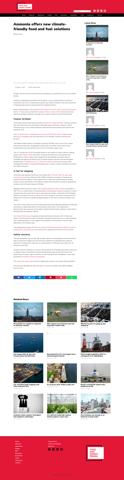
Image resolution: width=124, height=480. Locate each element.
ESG (56, 15)
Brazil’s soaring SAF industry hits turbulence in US (93, 385)
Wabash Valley (27, 155)
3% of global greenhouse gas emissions (51, 189)
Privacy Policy (52, 441)
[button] (18, 277)
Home (23, 15)
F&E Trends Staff (91, 57)
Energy (50, 15)
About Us (31, 15)
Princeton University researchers (33, 257)
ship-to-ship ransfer (53, 112)
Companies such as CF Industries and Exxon (39, 162)
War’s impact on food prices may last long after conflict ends (96, 78)
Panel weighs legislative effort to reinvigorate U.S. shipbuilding (93, 355)
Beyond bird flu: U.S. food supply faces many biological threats (61, 355)
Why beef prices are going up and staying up (97, 112)
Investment (73, 15)
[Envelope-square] (104, 10)
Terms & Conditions (54, 444)
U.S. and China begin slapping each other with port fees (26, 385)
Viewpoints (90, 15)
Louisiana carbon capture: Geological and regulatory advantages (27, 416)
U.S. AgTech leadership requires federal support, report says (59, 416)
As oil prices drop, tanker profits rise (60, 385)
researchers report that (25, 261)
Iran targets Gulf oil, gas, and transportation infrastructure (97, 145)
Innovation (64, 15)
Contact (99, 15)
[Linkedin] (101, 10)
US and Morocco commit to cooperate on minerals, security (96, 43)
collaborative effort (42, 195)
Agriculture (41, 15)
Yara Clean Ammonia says (22, 216)
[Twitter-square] (98, 10)
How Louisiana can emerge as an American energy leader (93, 416)
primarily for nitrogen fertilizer (52, 123)
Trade (82, 15)
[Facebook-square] (94, 10)
